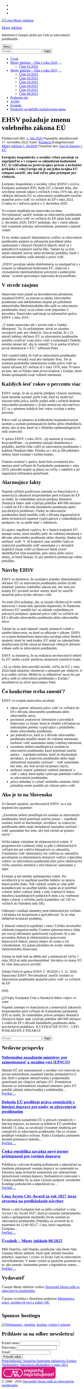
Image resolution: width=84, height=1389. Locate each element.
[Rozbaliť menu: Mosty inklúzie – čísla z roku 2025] (60, 71)
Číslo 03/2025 (28, 82)
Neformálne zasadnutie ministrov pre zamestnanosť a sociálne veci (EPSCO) (36, 1059)
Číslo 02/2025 (28, 78)
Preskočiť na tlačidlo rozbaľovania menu (38, 109)
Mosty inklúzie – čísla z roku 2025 (33, 70)
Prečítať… (9, 1093)
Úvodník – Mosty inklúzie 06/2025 (32, 1241)
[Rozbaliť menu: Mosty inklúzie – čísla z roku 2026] (60, 63)
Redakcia (45, 142)
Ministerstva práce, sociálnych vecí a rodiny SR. (38, 1300)
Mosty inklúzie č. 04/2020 (19, 146)
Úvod (14, 59)
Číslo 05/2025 (28, 90)
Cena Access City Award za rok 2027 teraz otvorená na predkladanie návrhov (39, 1198)
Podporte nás (19, 97)
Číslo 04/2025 (28, 86)
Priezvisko (9, 1347)
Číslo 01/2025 (28, 74)
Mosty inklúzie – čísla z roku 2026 (33, 62)
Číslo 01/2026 (28, 66)
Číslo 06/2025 (28, 94)
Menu (6, 46)
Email (6, 1352)
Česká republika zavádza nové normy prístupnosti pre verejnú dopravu (35, 1153)
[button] (29, 1373)
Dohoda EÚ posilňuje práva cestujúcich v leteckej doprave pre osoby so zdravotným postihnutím (39, 1107)
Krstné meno (10, 1343)
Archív (15, 101)
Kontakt (15, 105)
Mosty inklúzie (12, 28)
